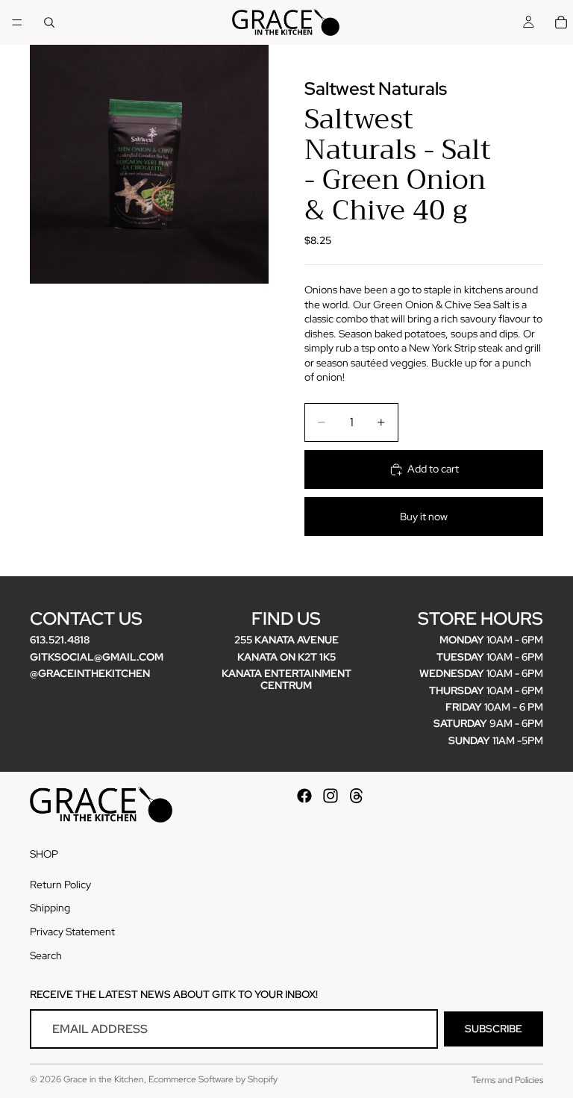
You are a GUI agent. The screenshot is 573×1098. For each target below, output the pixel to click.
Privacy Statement (72, 931)
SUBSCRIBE (493, 1028)
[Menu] (17, 22)
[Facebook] (304, 796)
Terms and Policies (507, 1080)
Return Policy (60, 883)
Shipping (50, 907)
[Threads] (357, 796)
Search (46, 954)
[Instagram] (330, 796)
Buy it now (424, 516)
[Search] (49, 22)
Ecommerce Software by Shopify (213, 1079)
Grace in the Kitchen (103, 1079)
